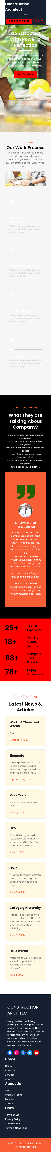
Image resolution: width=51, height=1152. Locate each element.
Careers (9, 1103)
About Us (10, 1070)
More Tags (17, 795)
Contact (9, 1079)
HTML (13, 828)
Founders (10, 1099)
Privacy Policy (12, 1119)
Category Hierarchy (25, 908)
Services (9, 1074)
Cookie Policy (12, 1123)
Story (8, 1090)
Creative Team (13, 1094)
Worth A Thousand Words (24, 724)
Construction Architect (30, 1143)
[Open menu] (25, 15)
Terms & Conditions (16, 1128)
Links (13, 868)
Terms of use (12, 1114)
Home (8, 1066)
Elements (16, 756)
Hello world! (18, 951)
